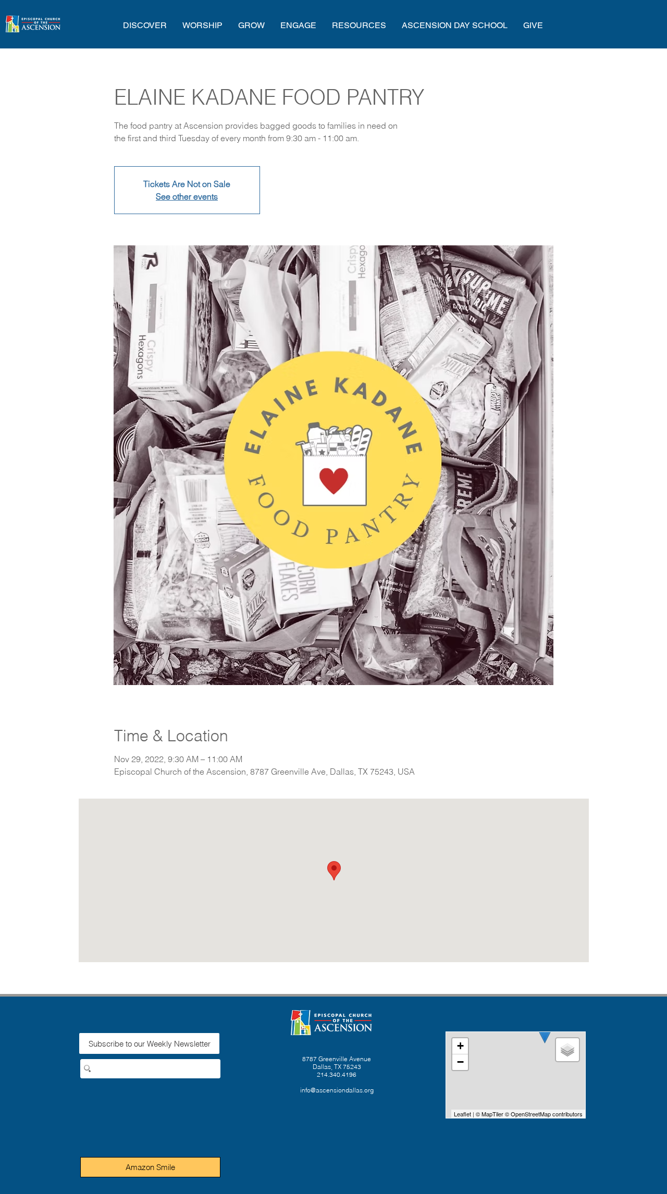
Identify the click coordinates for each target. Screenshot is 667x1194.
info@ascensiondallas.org (337, 1090)
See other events (187, 196)
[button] (145, 25)
